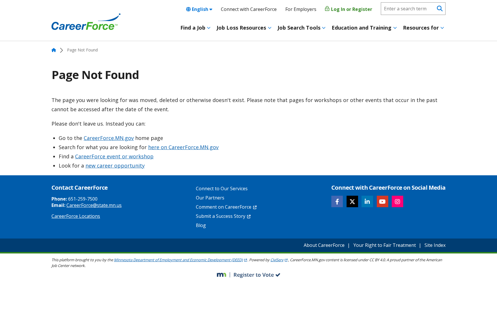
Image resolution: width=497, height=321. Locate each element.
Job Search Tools (299, 27)
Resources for (421, 27)
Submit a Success (220, 216)
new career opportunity (115, 165)
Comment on (223, 207)
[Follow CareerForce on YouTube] (382, 201)
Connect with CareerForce (249, 9)
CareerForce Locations (75, 216)
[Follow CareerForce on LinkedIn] (367, 201)
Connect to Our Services (222, 188)
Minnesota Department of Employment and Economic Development (178, 259)
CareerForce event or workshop (114, 156)
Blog (201, 225)
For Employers (300, 9)
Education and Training (361, 27)
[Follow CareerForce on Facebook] (337, 201)
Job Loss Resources (241, 27)
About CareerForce (324, 245)
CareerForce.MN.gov (109, 137)
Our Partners (210, 198)
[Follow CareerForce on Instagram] (397, 201)
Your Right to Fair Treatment (384, 245)
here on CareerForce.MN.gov (183, 147)
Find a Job (192, 27)
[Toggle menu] (209, 27)
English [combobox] (200, 9)
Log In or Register (351, 9)
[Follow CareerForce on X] (352, 201)
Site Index (435, 245)
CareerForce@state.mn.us (94, 205)
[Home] (86, 22)
